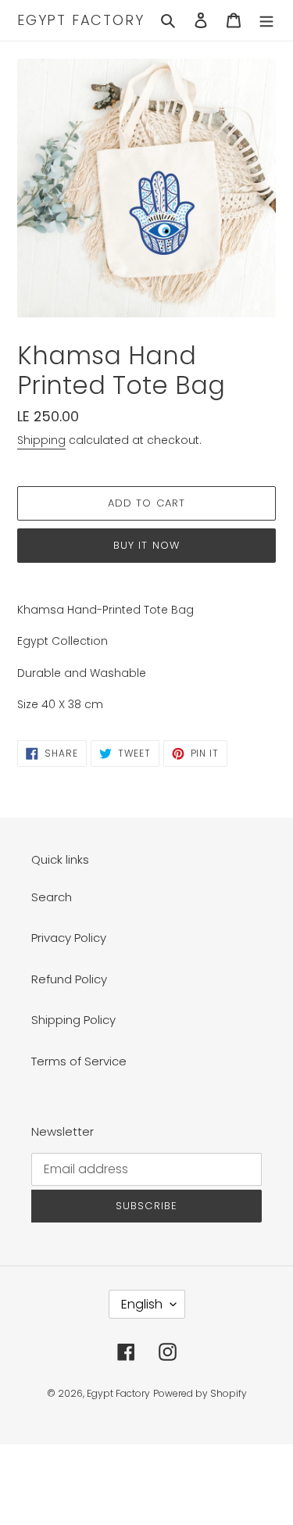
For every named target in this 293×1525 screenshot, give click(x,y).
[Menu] (266, 21)
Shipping (41, 440)
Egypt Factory (80, 20)
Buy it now (146, 545)
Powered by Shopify (200, 1393)
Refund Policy (69, 979)
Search (51, 897)
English (142, 1304)
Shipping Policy (73, 1019)
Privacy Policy (68, 937)
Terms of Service (79, 1061)
